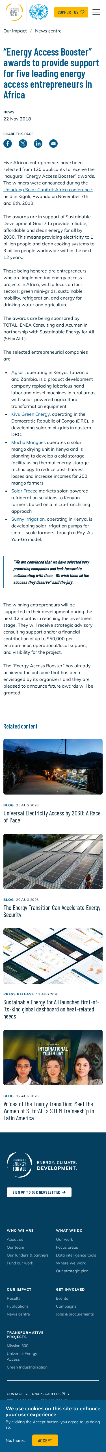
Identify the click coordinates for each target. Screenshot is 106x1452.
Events (62, 1298)
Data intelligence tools (76, 1255)
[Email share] (56, 142)
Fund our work (20, 1263)
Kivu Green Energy (30, 414)
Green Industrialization (27, 1367)
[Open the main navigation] (96, 12)
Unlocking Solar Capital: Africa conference (47, 189)
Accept (45, 1440)
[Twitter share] (26, 142)
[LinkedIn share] (41, 142)
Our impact (15, 31)
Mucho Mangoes (28, 442)
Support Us (68, 12)
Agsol (18, 372)
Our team (15, 1247)
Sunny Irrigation (28, 519)
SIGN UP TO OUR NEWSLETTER (36, 1192)
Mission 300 (17, 1345)
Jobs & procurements (75, 1314)
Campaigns (66, 1306)
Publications (18, 1306)
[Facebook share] (11, 142)
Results (13, 1298)
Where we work (71, 1263)
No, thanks (15, 1440)
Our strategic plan (72, 1270)
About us (15, 1239)
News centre (48, 31)
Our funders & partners (28, 1255)
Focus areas (67, 1247)
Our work (64, 1239)
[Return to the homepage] (28, 12)
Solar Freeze (24, 491)
